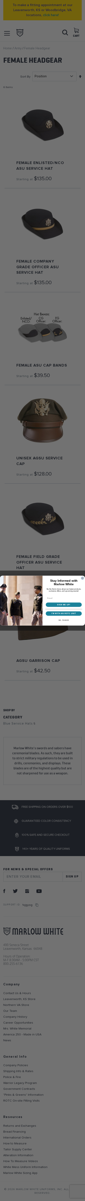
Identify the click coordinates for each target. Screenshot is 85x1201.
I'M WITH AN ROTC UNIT (63, 613)
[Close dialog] (82, 578)
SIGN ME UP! (63, 605)
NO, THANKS (64, 620)
